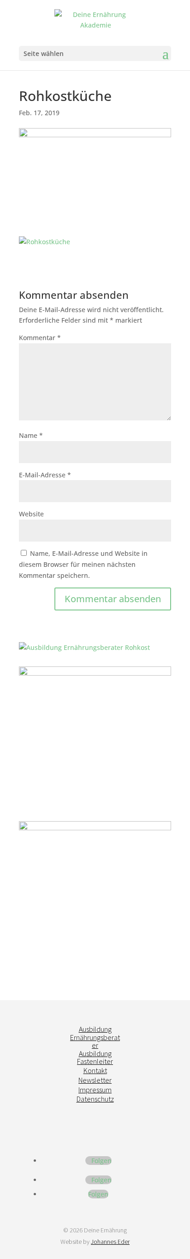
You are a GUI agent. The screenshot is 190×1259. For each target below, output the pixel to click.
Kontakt (95, 1070)
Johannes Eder (110, 1241)
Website (31, 513)
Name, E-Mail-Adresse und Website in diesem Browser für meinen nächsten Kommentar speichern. (83, 564)
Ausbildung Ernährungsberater (95, 1037)
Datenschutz (95, 1098)
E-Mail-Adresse (45, 474)
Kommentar (40, 337)
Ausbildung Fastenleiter (95, 1057)
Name (31, 435)
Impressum (95, 1089)
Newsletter (95, 1080)
